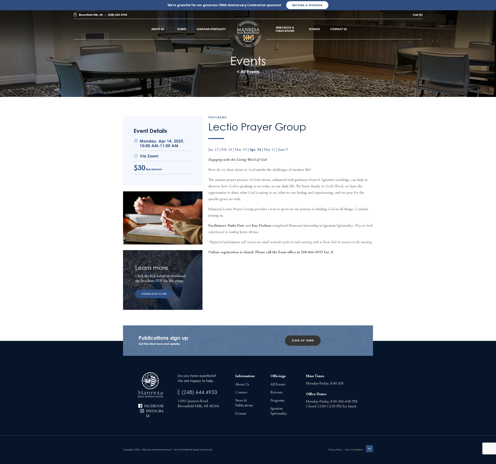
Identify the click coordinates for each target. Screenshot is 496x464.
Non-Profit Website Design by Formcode (193, 449)
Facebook (154, 406)
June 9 (283, 150)
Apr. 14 (255, 150)
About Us (157, 29)
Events (181, 29)
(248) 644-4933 (117, 14)
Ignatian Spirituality (211, 29)
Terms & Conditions (354, 449)
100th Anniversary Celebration (242, 5)
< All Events (248, 71)
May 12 (269, 150)
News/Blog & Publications (285, 29)
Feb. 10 (226, 150)
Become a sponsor (307, 5)
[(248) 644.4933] (179, 392)
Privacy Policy (335, 449)
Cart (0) (417, 14)
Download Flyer (154, 293)
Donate (314, 29)
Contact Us (338, 29)
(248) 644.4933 (199, 392)
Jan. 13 (213, 150)
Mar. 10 (241, 150)
